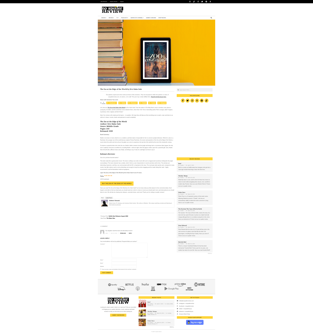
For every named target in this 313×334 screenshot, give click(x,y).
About (102, 197)
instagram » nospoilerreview (186, 303)
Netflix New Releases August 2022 (118, 216)
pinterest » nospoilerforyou (186, 311)
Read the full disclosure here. (158, 96)
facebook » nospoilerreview (186, 306)
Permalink (123, 233)
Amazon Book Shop (184, 314)
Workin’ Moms (183, 176)
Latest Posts (109, 197)
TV (152, 305)
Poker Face (181, 192)
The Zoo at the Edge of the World (116, 107)
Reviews (149, 305)
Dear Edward (182, 225)
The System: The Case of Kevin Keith (190, 209)
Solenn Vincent (114, 200)
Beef (179, 163)
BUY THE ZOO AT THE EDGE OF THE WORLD (116, 183)
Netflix (171, 303)
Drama (168, 303)
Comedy (169, 313)
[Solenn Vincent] (104, 201)
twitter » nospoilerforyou (185, 308)
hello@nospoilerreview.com (186, 300)
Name (102, 260)
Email (101, 263)
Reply (130, 233)
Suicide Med (182, 242)
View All (210, 253)
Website (102, 266)
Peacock (149, 323)
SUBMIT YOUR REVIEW (118, 315)
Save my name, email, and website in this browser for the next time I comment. (119, 269)
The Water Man (111, 218)
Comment (102, 244)
